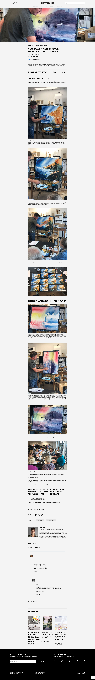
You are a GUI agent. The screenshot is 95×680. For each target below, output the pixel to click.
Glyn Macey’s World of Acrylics (36, 498)
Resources (52, 6)
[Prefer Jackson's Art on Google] (34, 59)
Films (47, 6)
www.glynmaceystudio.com (33, 477)
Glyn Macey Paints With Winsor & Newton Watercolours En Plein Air (34, 638)
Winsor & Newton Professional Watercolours (45, 83)
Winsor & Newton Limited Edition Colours (47, 636)
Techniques (35, 6)
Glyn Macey (40, 520)
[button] (36, 515)
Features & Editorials (33, 45)
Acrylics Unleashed (34, 499)
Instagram (48, 484)
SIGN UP (42, 661)
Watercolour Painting (44, 45)
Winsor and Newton (51, 520)
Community (59, 6)
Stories (41, 6)
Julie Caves (35, 56)
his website (39, 481)
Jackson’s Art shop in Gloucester (36, 62)
